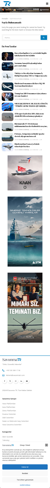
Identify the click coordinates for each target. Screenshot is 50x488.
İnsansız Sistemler (9, 414)
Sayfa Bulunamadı (15, 19)
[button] (46, 445)
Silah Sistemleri (8, 417)
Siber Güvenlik (7, 437)
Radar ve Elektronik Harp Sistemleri (15, 421)
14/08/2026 (35, 109)
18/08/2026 (35, 89)
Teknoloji (5, 440)
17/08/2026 (35, 99)
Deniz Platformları (9, 410)
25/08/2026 (35, 59)
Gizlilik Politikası (25, 485)
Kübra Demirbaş (24, 59)
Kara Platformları (8, 407)
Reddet (25, 473)
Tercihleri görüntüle (25, 480)
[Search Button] (44, 37)
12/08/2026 (35, 139)
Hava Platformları (8, 403)
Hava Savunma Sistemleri (11, 424)
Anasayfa (5, 19)
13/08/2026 (35, 129)
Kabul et (25, 467)
